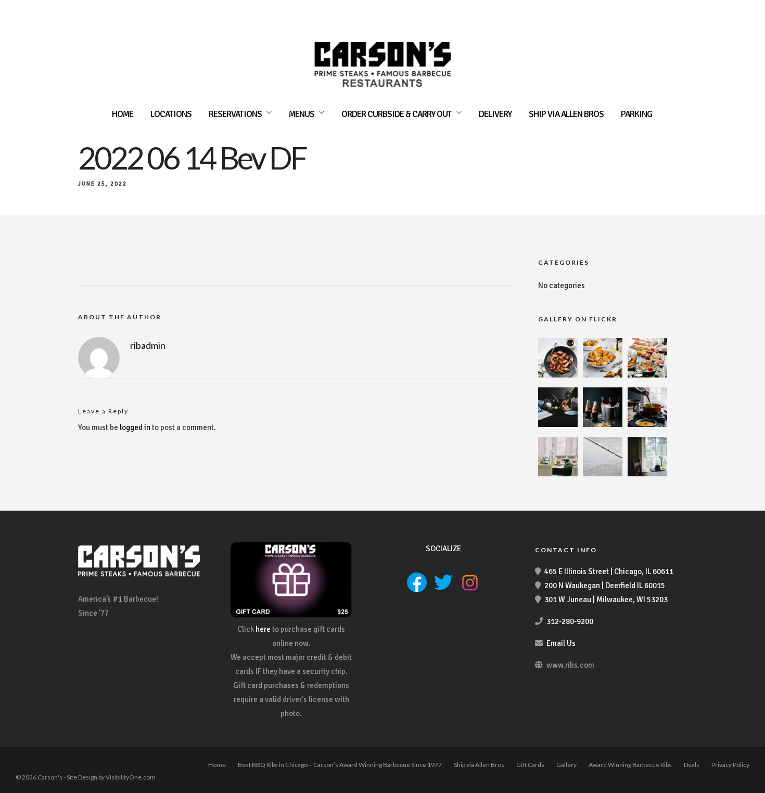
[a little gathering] (558, 473)
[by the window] (647, 473)
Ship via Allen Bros (566, 114)
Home (122, 114)
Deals (691, 765)
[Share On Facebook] (25, 770)
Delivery (495, 114)
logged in (135, 427)
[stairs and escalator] (602, 473)
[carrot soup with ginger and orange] (647, 424)
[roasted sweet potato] (602, 375)
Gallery (566, 765)
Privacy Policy (730, 765)
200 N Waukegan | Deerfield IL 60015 (604, 585)
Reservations (235, 114)
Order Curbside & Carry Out (396, 114)
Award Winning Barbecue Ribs (630, 765)
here (263, 629)
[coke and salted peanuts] (602, 424)
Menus (301, 114)
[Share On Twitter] (41, 770)
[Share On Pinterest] (57, 770)
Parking (636, 114)
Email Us (561, 643)
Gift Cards (530, 765)
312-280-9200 (569, 621)
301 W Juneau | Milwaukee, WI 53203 (606, 599)
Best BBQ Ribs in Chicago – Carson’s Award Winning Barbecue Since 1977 (340, 765)
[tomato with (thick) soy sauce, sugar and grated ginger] (558, 375)
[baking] (558, 424)
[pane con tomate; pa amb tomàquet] (647, 375)
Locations (171, 114)
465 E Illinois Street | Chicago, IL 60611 (608, 571)
